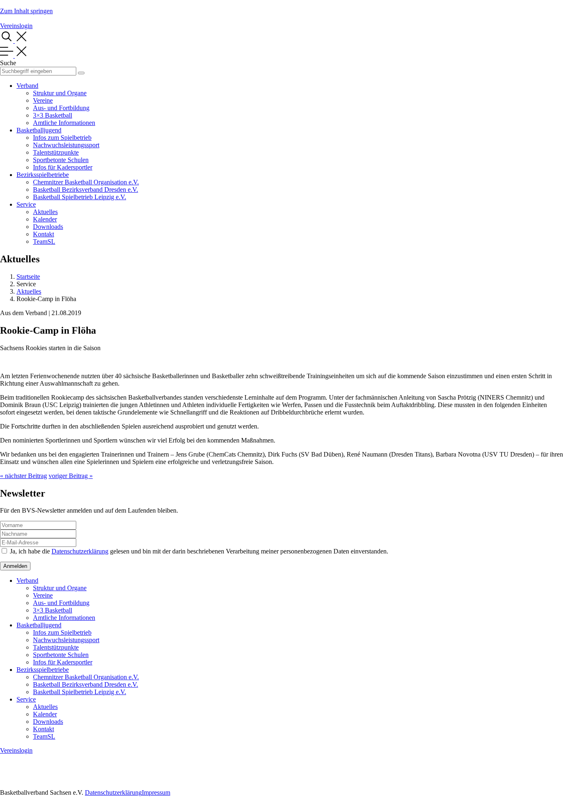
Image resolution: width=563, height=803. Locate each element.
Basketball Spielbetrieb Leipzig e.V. (79, 196)
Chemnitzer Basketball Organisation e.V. (86, 182)
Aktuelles (45, 211)
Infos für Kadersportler (62, 167)
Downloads (48, 226)
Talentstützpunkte (56, 152)
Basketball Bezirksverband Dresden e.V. (85, 189)
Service (26, 204)
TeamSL (44, 241)
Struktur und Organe (60, 93)
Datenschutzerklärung (80, 551)
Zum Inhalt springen (26, 10)
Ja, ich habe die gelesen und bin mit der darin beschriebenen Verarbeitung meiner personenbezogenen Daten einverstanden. (199, 551)
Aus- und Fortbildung (61, 107)
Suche (8, 62)
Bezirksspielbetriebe (42, 174)
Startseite (28, 276)
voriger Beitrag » (71, 475)
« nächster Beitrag (23, 475)
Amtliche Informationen (64, 122)
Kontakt (43, 234)
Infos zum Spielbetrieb (62, 137)
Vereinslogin (16, 25)
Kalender (45, 219)
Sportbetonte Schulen (61, 159)
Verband (27, 85)
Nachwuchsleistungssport (66, 144)
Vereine (43, 100)
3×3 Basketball (52, 115)
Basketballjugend (38, 130)
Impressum (156, 792)
